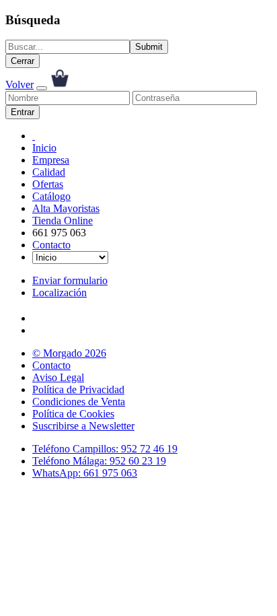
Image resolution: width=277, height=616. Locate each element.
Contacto (51, 244)
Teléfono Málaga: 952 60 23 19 (99, 461)
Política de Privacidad (78, 389)
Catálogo (51, 196)
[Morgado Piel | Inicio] (33, 135)
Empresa (50, 160)
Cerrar (22, 61)
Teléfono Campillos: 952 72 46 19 (104, 448)
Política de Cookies (73, 413)
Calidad (48, 172)
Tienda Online (62, 220)
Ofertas (47, 184)
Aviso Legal (58, 377)
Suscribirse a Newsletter (83, 426)
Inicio (44, 147)
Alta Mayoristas (66, 208)
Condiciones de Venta (78, 401)
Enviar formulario (70, 280)
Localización (59, 292)
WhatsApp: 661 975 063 (84, 473)
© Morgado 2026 (69, 353)
